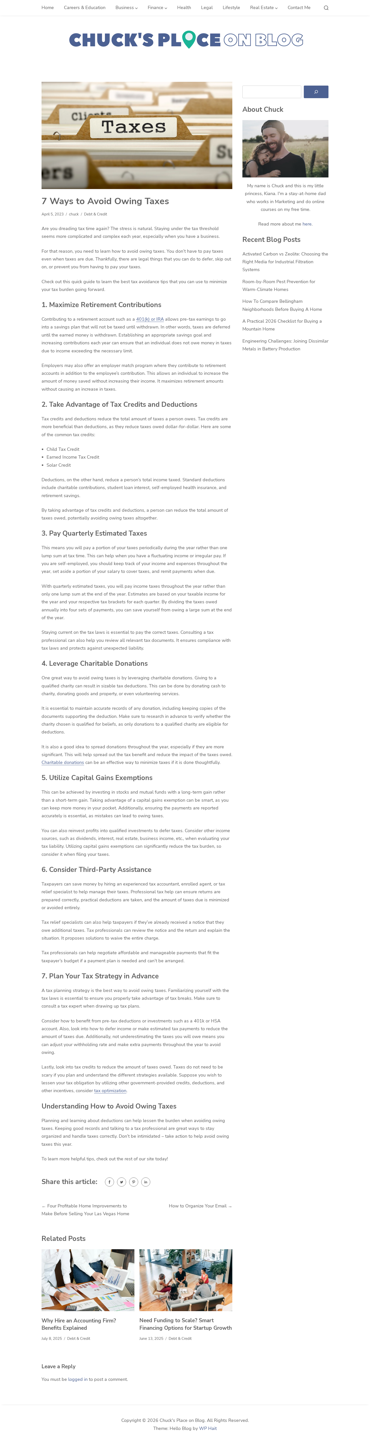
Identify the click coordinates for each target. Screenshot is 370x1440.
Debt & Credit (95, 214)
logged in (78, 1379)
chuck (74, 214)
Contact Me (299, 8)
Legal (207, 8)
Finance (155, 8)
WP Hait (208, 1428)
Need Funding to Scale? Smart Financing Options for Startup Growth (185, 1324)
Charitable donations (63, 762)
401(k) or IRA (150, 319)
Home (48, 8)
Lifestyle (231, 8)
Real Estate (262, 8)
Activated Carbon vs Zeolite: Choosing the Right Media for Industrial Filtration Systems (285, 262)
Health (184, 8)
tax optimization (110, 1091)
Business (125, 8)
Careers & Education (84, 8)
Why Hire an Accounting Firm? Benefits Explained (79, 1324)
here (307, 224)
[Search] (316, 92)
